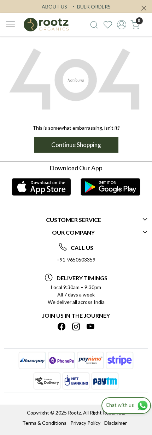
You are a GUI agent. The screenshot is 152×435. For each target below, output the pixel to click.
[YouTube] (90, 327)
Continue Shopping (76, 144)
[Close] (144, 8)
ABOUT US (54, 7)
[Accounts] (121, 24)
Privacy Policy (85, 423)
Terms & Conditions (44, 423)
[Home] (46, 24)
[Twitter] (76, 327)
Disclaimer (115, 423)
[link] (94, 24)
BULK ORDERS (93, 7)
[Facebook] (61, 327)
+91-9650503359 (76, 260)
